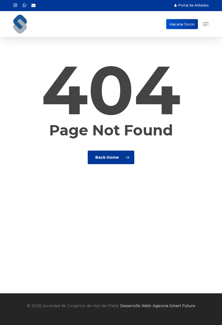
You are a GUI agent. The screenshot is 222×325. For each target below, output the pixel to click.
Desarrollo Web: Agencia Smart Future (157, 305)
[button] (206, 24)
